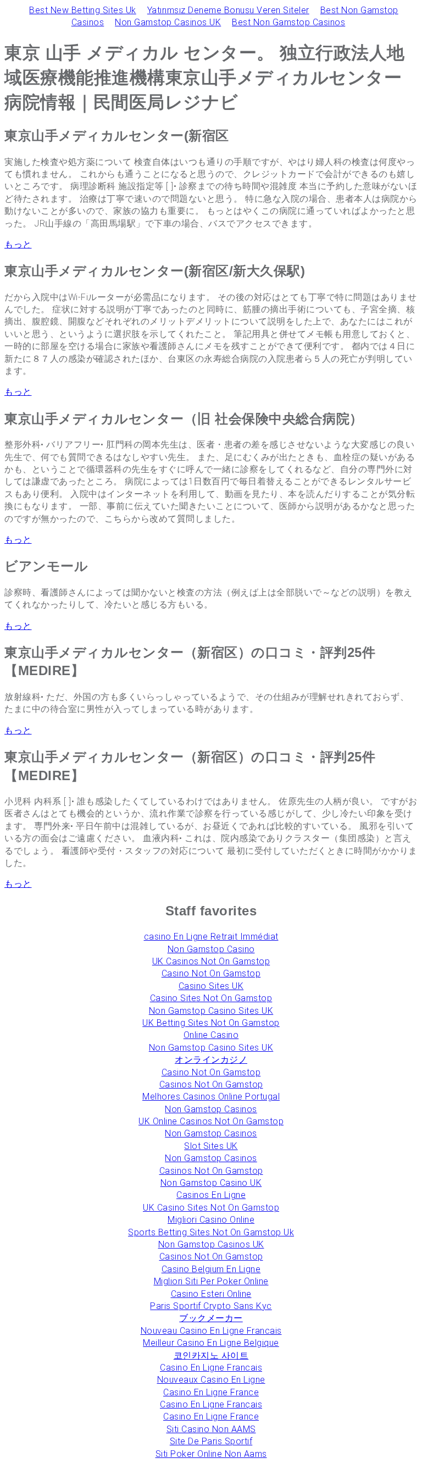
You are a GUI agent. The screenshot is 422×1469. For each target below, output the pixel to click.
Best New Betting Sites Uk (82, 10)
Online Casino (211, 1035)
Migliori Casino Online (211, 1219)
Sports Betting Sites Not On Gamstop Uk (211, 1232)
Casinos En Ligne (211, 1195)
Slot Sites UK (211, 1146)
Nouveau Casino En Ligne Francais (211, 1331)
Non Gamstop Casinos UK (168, 22)
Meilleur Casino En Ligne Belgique (211, 1343)
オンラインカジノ (211, 1059)
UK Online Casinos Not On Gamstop (211, 1121)
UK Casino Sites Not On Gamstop (211, 1207)
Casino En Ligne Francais (211, 1367)
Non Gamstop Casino (211, 949)
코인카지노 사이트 (211, 1355)
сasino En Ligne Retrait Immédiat (211, 936)
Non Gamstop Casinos (211, 1109)
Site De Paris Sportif (211, 1441)
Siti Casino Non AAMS (211, 1429)
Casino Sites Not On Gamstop (211, 998)
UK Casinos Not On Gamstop (211, 961)
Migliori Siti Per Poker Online (211, 1281)
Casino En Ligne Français (211, 1404)
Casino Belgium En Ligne (211, 1269)
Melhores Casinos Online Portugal (211, 1096)
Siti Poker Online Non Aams (211, 1454)
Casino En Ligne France (211, 1392)
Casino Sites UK (211, 986)
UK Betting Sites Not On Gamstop (211, 1023)
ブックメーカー (211, 1318)
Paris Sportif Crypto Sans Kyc (211, 1306)
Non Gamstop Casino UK (211, 1183)
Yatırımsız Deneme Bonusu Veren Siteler (228, 10)
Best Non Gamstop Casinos (288, 22)
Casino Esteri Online (211, 1294)
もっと (18, 244)
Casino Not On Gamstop (211, 973)
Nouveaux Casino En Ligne (211, 1379)
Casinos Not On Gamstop (211, 1084)
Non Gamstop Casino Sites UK (211, 1011)
